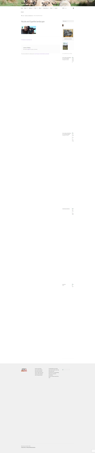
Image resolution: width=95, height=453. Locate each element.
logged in (29, 49)
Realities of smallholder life (29, 15)
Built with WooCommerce (31, 447)
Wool (35, 8)
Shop (51, 8)
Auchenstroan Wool (27, 3)
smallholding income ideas (53, 368)
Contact (56, 8)
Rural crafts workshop (38, 369)
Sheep (40, 8)
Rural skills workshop (38, 371)
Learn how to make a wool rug (54, 369)
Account (22, 11)
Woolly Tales (45, 8)
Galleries (30, 8)
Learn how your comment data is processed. (41, 53)
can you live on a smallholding (54, 372)
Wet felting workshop (38, 375)
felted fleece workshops (68, 38)
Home (22, 8)
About (25, 8)
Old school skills (51, 371)
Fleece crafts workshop (39, 373)
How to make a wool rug (39, 372)
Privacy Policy (23, 447)
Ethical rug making (38, 368)
